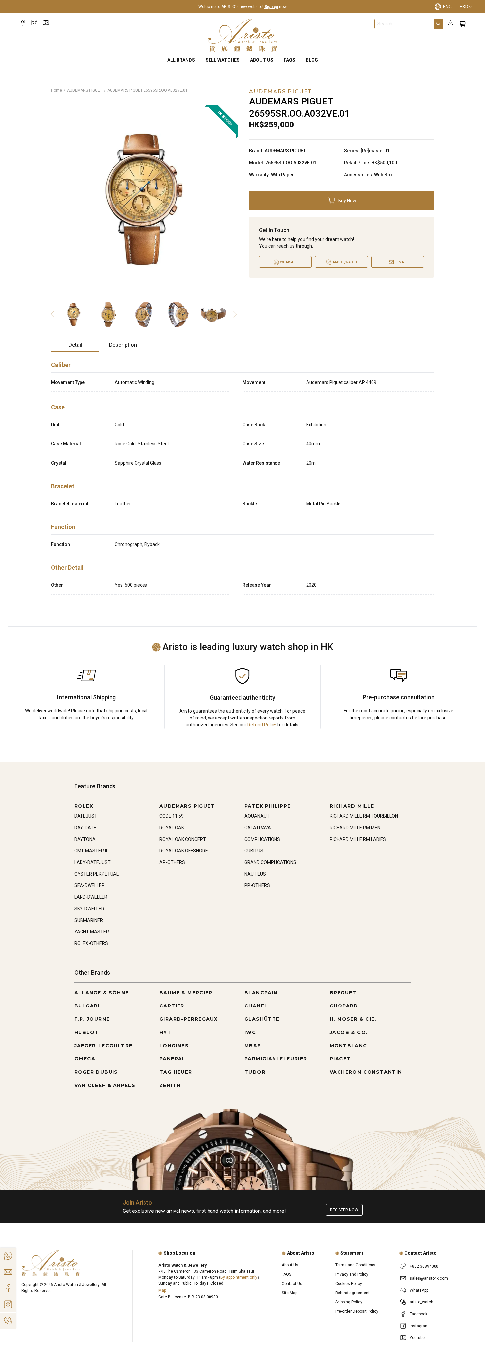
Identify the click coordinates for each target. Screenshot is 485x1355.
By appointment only (238, 1277)
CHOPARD (344, 1006)
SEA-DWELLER (89, 885)
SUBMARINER (88, 920)
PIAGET (340, 1059)
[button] (341, 200)
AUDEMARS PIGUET (84, 90)
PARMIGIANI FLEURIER (275, 1059)
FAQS (289, 59)
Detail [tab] (75, 345)
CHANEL (256, 1006)
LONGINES (174, 1045)
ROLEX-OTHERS (91, 943)
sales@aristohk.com (429, 1278)
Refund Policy (261, 724)
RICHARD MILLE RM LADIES (358, 839)
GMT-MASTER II (90, 850)
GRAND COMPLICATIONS (270, 862)
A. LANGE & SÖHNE (101, 993)
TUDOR (255, 1072)
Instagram (419, 1326)
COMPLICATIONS (262, 839)
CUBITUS (253, 850)
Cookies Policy (348, 1283)
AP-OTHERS (172, 862)
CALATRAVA (257, 827)
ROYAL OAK (171, 827)
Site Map (289, 1293)
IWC (250, 1032)
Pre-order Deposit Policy (356, 1311)
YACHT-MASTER (91, 931)
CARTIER (171, 1006)
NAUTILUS (255, 874)
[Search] (438, 24)
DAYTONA (85, 839)
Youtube (417, 1337)
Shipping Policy (348, 1302)
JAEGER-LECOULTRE (103, 1045)
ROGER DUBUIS (96, 1072)
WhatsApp (419, 1290)
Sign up (271, 6)
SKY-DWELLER (89, 908)
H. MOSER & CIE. (353, 1019)
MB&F (252, 1045)
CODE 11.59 (171, 816)
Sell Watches (223, 59)
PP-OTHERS (257, 885)
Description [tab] (123, 345)
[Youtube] (46, 23)
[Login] (450, 24)
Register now (344, 1210)
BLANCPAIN (261, 993)
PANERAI (171, 1059)
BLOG (312, 59)
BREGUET (343, 993)
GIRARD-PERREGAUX (188, 1019)
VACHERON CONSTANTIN (366, 1072)
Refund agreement (352, 1293)
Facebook (418, 1314)
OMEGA (84, 1059)
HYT (165, 1032)
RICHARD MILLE (352, 806)
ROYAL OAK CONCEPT (182, 839)
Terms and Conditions (355, 1265)
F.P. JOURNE (92, 1019)
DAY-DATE (85, 827)
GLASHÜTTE (262, 1019)
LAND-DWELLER (90, 897)
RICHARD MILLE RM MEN (355, 827)
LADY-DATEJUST (92, 862)
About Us (261, 59)
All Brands (181, 59)
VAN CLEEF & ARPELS (104, 1085)
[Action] (8, 1321)
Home (56, 90)
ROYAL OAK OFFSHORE (183, 850)
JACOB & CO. (349, 1032)
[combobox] (404, 24)
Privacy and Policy (351, 1274)
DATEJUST (85, 816)
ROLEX (83, 806)
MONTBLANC (348, 1045)
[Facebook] (23, 23)
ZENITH (169, 1085)
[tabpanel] (242, 476)
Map (162, 1290)
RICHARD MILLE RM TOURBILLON (364, 816)
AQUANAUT (257, 816)
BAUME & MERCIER (185, 993)
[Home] (242, 35)
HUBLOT (86, 1032)
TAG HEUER (175, 1072)
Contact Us (292, 1283)
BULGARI (87, 1006)
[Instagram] (34, 23)
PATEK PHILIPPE (267, 806)
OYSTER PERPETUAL (96, 874)
